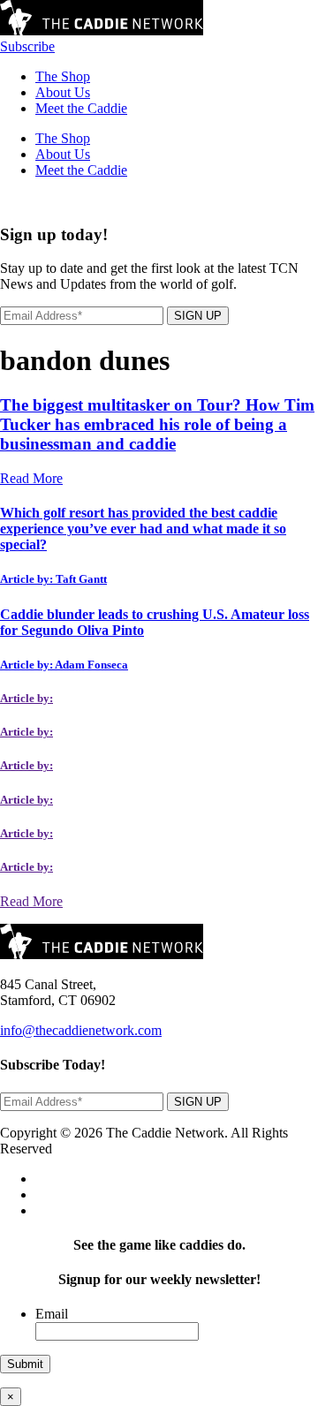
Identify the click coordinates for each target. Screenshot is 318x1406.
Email (51, 1313)
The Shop (62, 76)
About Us (62, 92)
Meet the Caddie (81, 108)
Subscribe (27, 46)
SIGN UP (198, 315)
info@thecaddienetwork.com (81, 1030)
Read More (31, 478)
